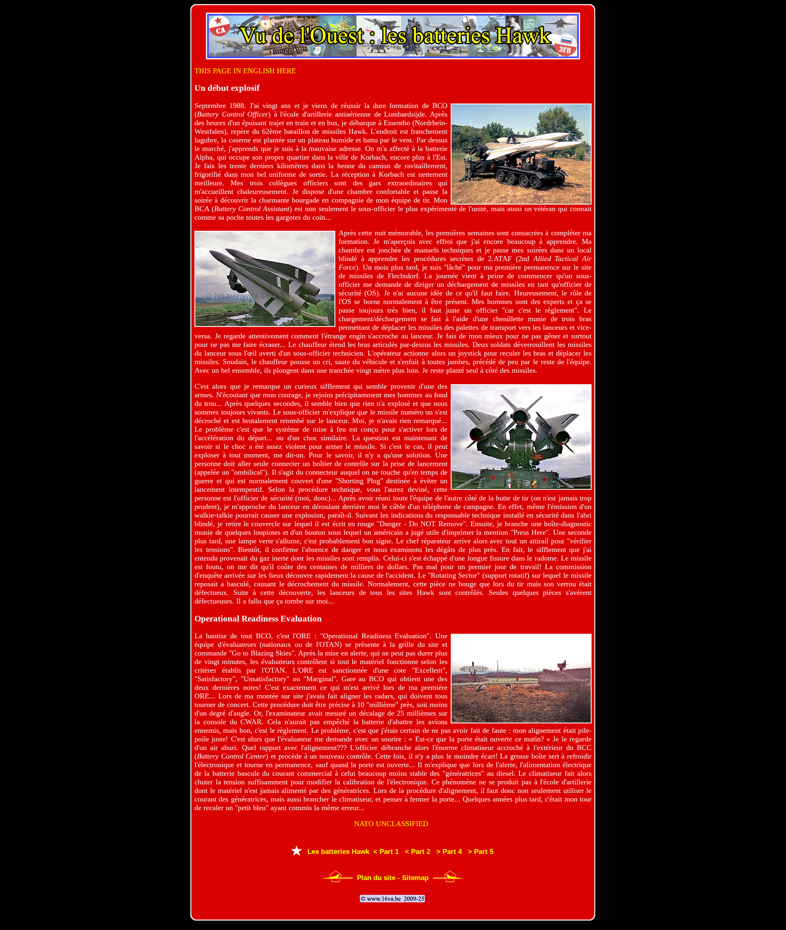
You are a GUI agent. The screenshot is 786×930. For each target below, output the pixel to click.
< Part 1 (384, 852)
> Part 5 (478, 852)
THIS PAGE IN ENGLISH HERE (245, 71)
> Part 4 (447, 852)
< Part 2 (415, 852)
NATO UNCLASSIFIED (391, 824)
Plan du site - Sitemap (393, 878)
